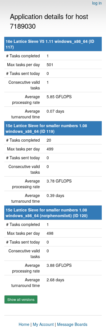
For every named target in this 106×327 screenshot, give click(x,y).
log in (97, 3)
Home (24, 324)
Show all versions (20, 299)
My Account (43, 324)
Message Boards (72, 324)
